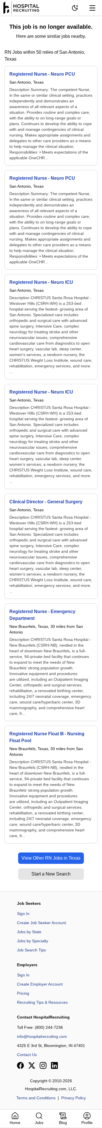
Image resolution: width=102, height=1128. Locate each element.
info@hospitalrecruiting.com (42, 1036)
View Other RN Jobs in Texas (51, 858)
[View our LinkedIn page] (54, 1065)
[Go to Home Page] (21, 8)
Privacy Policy (73, 1098)
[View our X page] (31, 1065)
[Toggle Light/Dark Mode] (74, 8)
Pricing (23, 993)
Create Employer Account (40, 984)
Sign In (23, 913)
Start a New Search (51, 874)
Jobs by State (29, 932)
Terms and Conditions (36, 1098)
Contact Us (27, 1054)
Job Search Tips (31, 950)
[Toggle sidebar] (92, 8)
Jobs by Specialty (32, 941)
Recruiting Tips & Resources (42, 1002)
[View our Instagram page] (43, 1065)
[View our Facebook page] (20, 1065)
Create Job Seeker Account (41, 922)
